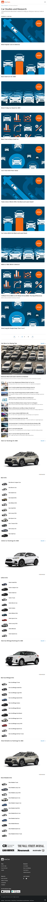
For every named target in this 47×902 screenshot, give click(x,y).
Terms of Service (8, 900)
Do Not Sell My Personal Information (23, 900)
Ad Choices (32, 900)
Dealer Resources (26, 872)
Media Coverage (4, 880)
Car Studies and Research (13, 5)
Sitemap (2, 900)
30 (28, 336)
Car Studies (25, 866)
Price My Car (25, 870)
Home (2, 5)
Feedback (3, 884)
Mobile (2, 870)
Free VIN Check (4, 868)
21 (24, 336)
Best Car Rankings (27, 868)
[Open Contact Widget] (45, 900)
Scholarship (3, 882)
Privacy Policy (13, 900)
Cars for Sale (3, 866)
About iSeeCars (4, 878)
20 (22, 336)
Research (6, 5)
